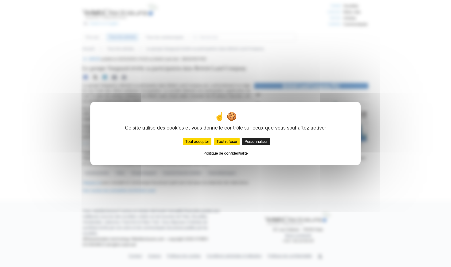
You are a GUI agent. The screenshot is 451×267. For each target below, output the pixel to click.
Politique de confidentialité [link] (225, 153)
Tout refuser (226, 141)
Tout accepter (197, 141)
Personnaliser (256, 141)
